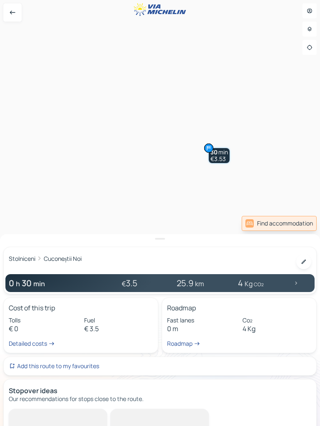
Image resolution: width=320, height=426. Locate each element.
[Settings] (309, 29)
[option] (44, 415)
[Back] (12, 12)
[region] (160, 213)
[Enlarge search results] (160, 238)
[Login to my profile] (309, 10)
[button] (219, 155)
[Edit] (303, 261)
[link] (279, 223)
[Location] (309, 47)
